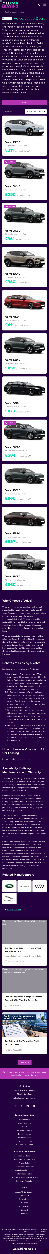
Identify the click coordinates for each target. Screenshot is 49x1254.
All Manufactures (14, 909)
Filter (24, 102)
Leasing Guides (24, 1123)
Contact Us (24, 1195)
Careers (24, 1202)
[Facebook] (15, 1106)
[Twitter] (21, 1106)
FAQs (24, 1126)
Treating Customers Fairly (24, 1159)
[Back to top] (46, 1251)
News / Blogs (24, 1199)
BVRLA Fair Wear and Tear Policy (24, 1177)
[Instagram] (27, 1106)
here (28, 759)
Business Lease (24, 1137)
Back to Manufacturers (14, 12)
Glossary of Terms (24, 1130)
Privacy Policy (24, 1163)
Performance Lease (24, 1141)
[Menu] (44, 4)
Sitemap (24, 1213)
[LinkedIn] (34, 1106)
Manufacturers (24, 1119)
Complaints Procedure (24, 1170)
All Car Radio (24, 1206)
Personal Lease (24, 1134)
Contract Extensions (24, 1144)
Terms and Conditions (25, 1166)
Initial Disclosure (24, 1155)
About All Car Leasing (24, 1192)
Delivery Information (24, 1181)
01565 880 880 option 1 (24, 1090)
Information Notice (24, 1173)
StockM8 (24, 1210)
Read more (24, 1062)
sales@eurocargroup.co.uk (24, 1098)
